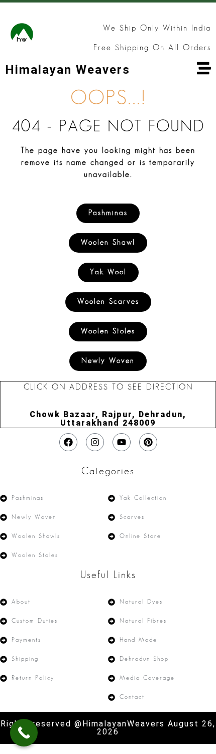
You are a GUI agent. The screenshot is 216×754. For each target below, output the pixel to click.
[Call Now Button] (24, 732)
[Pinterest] (148, 442)
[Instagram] (95, 442)
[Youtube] (122, 442)
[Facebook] (68, 442)
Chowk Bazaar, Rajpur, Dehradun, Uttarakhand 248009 (108, 419)
